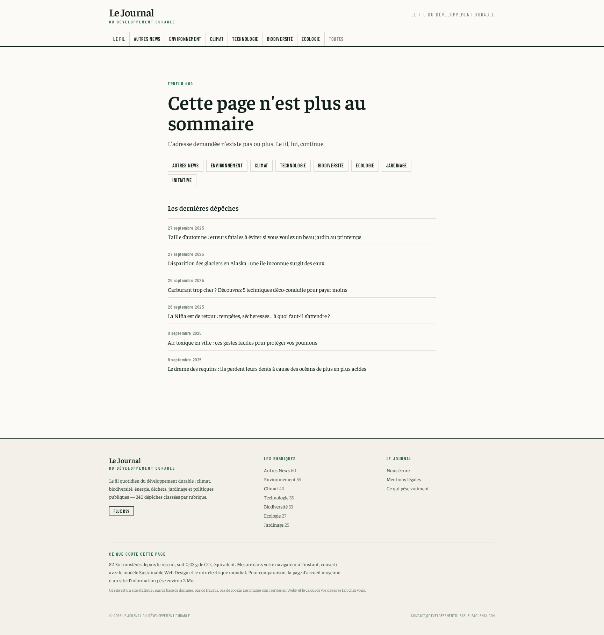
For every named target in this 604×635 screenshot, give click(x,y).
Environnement (185, 39)
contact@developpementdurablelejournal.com (453, 615)
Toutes (336, 39)
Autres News (147, 39)
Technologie (245, 39)
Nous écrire (398, 470)
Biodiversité (280, 39)
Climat (216, 39)
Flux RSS (121, 510)
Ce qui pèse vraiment (408, 488)
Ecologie (311, 39)
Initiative (182, 180)
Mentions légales (404, 479)
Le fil (119, 39)
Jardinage (396, 165)
